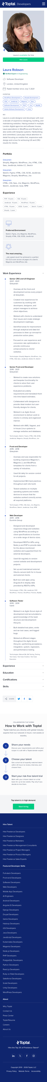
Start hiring (23, 806)
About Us (6, 1029)
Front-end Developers (12, 877)
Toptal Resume (9, 1020)
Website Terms (24, 1071)
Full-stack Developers (12, 873)
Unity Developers (10, 987)
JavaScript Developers (12, 937)
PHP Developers (9, 955)
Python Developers (11, 964)
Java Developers (10, 932)
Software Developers (11, 882)
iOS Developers (9, 928)
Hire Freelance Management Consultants (20, 845)
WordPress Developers (12, 992)
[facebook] (24, 699)
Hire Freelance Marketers (13, 840)
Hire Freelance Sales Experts (15, 859)
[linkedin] (30, 699)
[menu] (43, 4)
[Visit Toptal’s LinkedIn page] (13, 1055)
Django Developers (11, 909)
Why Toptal (7, 1006)
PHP (24, 105)
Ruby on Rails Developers (13, 974)
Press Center (8, 1015)
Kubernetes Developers (12, 941)
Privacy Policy (12, 1071)
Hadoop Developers (11, 923)
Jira (31, 105)
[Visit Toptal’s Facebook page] (26, 1055)
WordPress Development (12, 98)
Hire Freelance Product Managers (17, 854)
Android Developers (11, 900)
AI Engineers (8, 896)
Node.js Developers (11, 951)
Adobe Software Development (14, 109)
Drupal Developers (10, 914)
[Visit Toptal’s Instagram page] (33, 1055)
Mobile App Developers (12, 891)
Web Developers (10, 887)
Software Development (11, 105)
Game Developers (10, 919)
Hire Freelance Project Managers (16, 850)
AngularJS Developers (12, 905)
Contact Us (7, 1011)
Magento (24, 101)
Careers (6, 1024)
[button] (23, 273)
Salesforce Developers (12, 978)
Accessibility (35, 1071)
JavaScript (14, 101)
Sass (32, 101)
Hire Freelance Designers (13, 836)
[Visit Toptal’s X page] (20, 1055)
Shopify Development (31, 98)
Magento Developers (11, 946)
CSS (5, 101)
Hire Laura (23, 59)
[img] (15, 73)
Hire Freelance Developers (14, 831)
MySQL (38, 105)
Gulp (29, 109)
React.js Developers (11, 969)
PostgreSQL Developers (13, 960)
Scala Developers (10, 983)
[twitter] (19, 699)
